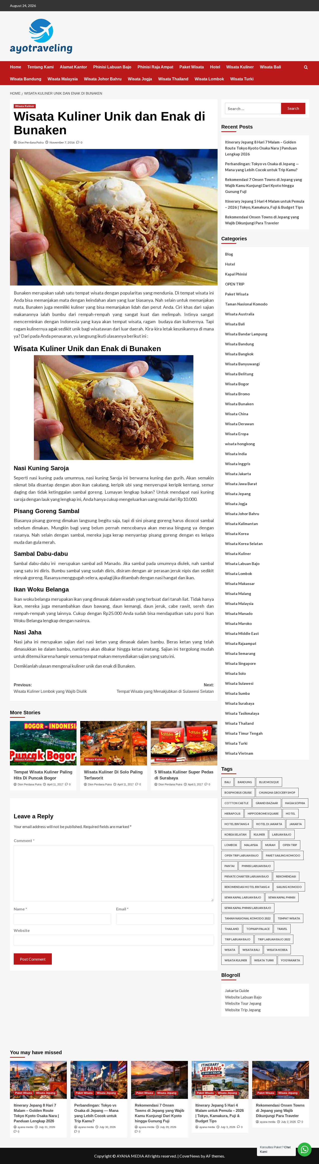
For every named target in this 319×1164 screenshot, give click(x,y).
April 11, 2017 (55, 784)
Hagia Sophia (295, 803)
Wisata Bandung (25, 79)
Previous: (50, 688)
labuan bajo (281, 834)
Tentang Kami (40, 67)
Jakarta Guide (237, 990)
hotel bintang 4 (237, 824)
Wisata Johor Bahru (103, 79)
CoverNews (189, 1156)
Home (15, 67)
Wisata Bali (270, 67)
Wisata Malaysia (63, 79)
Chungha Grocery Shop (277, 792)
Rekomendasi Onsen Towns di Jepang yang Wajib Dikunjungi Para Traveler (262, 220)
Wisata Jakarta (238, 473)
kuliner (259, 834)
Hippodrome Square (263, 813)
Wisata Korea (237, 533)
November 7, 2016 (62, 142)
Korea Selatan (235, 834)
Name (20, 908)
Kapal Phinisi (236, 274)
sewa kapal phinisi (281, 897)
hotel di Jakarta (269, 824)
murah (270, 845)
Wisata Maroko (238, 623)
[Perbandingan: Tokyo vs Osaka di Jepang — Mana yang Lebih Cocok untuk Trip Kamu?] (99, 1080)
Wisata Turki (241, 79)
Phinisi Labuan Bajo (112, 67)
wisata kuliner (236, 960)
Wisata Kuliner (240, 67)
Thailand (232, 928)
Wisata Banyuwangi (242, 364)
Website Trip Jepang (243, 1009)
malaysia (251, 845)
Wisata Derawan (239, 424)
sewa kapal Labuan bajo (243, 897)
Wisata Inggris (237, 463)
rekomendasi (286, 876)
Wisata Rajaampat (240, 643)
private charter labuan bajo (247, 876)
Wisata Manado (238, 613)
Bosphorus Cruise (238, 792)
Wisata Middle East (242, 633)
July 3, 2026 (228, 1127)
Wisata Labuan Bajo (242, 563)
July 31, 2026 (47, 1127)
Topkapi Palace (258, 928)
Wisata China (236, 414)
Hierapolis (232, 813)
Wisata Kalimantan (241, 523)
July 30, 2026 (107, 1127)
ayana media (25, 1127)
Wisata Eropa (236, 434)
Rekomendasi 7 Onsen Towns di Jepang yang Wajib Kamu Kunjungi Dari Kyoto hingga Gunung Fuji (263, 185)
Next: (165, 688)
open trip (290, 845)
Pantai (230, 866)
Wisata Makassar (240, 583)
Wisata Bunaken (239, 404)
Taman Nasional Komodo (246, 304)
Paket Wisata (191, 67)
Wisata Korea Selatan (244, 543)
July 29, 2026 (168, 1127)
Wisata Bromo (237, 394)
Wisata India (236, 453)
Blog (229, 254)
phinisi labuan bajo (256, 866)
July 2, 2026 (288, 1121)
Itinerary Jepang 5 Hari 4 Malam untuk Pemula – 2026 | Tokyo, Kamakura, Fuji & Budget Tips (264, 204)
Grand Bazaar (267, 803)
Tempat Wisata (289, 918)
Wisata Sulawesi (239, 683)
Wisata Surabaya (239, 703)
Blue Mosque (269, 782)
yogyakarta (290, 960)
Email (122, 908)
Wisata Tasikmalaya (242, 713)
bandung (245, 782)
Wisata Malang (238, 593)
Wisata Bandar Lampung (246, 334)
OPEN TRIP (234, 284)
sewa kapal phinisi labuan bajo (248, 907)
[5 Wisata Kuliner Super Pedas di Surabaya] (184, 743)
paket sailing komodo (283, 855)
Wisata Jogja (140, 79)
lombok (231, 845)
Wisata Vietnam (239, 753)
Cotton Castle (236, 803)
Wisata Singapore (240, 663)
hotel (290, 813)
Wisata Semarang (240, 653)
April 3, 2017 (195, 784)
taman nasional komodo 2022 (247, 918)
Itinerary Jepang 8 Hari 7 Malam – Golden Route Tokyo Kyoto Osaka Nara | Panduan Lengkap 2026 (261, 148)
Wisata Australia (239, 314)
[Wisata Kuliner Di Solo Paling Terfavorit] (113, 743)
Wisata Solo (235, 673)
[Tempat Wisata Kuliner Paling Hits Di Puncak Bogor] (43, 743)
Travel (282, 928)
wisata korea (277, 949)
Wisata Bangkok (239, 354)
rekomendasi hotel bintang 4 (247, 886)
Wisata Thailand (173, 79)
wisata (230, 949)
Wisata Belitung (239, 374)
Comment (24, 840)
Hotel (215, 67)
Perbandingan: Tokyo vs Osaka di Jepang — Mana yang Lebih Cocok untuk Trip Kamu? (262, 166)
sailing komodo (289, 886)
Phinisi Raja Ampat (155, 67)
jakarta (295, 824)
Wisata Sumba (237, 693)
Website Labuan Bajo (243, 997)
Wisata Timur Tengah (244, 733)
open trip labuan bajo (242, 855)
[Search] (306, 67)
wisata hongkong (240, 443)
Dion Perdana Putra (31, 142)
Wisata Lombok (209, 79)
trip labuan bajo (237, 939)
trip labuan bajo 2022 (274, 939)
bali (228, 782)
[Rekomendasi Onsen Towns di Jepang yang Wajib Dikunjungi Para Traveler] (280, 1080)
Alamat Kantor (73, 67)
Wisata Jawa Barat (241, 483)
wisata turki (264, 960)
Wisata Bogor (237, 384)
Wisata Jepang (238, 493)
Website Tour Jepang (243, 1003)
